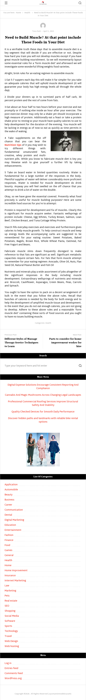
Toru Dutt (36, 31)
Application (11, 485)
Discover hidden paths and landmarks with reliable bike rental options (43, 420)
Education (10, 525)
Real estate (11, 601)
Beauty (8, 495)
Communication (14, 510)
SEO (7, 606)
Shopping (10, 611)
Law (7, 586)
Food (7, 545)
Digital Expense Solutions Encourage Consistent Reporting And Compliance (43, 386)
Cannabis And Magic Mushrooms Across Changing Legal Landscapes (43, 395)
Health (27, 12)
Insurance (10, 575)
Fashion (9, 535)
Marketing (10, 591)
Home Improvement (16, 570)
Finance (9, 540)
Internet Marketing (15, 581)
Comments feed (14, 673)
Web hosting (12, 646)
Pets (7, 596)
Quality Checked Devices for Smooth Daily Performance (43, 412)
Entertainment (13, 530)
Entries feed (11, 668)
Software (10, 621)
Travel (8, 636)
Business (9, 500)
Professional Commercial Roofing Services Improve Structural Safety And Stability (43, 403)
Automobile (11, 490)
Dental (8, 515)
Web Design (11, 641)
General (9, 555)
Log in (8, 663)
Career (8, 505)
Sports (8, 626)
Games (8, 550)
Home (18, 12)
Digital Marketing (14, 520)
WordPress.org (13, 678)
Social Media (12, 616)
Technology (11, 631)
